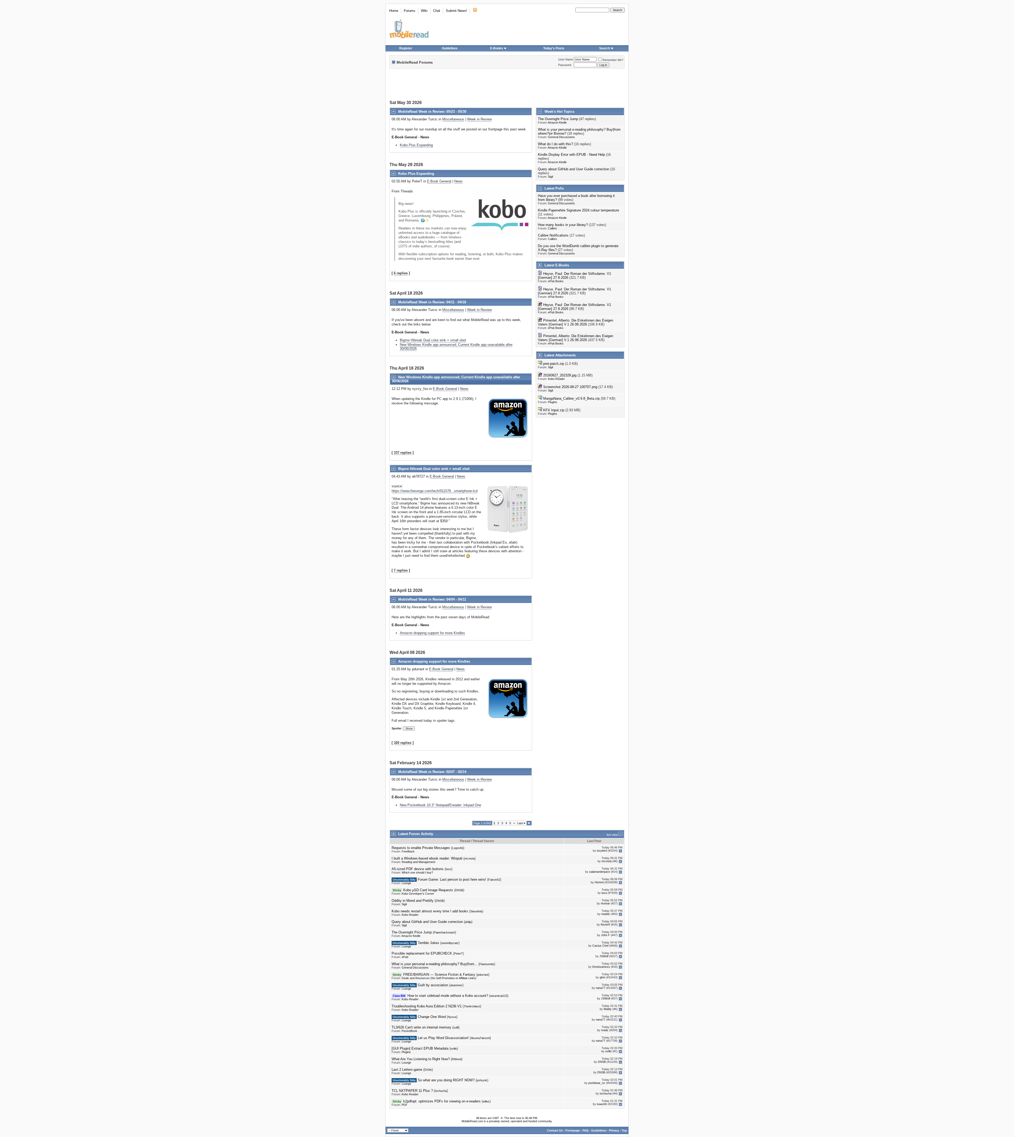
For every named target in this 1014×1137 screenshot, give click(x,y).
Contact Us (555, 1130)
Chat (436, 11)
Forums (409, 11)
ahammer (456, 985)
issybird (602, 850)
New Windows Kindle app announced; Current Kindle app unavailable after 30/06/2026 (456, 347)
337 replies (402, 453)
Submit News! (456, 11)
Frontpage (572, 1130)
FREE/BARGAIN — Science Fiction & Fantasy (439, 974)
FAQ (586, 1130)
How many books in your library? (563, 225)
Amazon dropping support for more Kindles (432, 633)
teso (448, 869)
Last (521, 823)
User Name (565, 59)
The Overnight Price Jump (558, 119)
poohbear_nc (596, 1083)
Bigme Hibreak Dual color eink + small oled (433, 340)
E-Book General (439, 181)
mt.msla (469, 858)
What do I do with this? (555, 144)
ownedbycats (449, 943)
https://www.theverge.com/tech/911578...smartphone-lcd (434, 491)
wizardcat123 (498, 995)
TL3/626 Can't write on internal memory (421, 1027)
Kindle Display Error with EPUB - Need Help (571, 155)
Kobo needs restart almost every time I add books (430, 911)
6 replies (401, 273)
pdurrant (482, 974)
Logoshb (457, 848)
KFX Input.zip (553, 410)
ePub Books (556, 281)
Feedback (408, 851)
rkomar (605, 903)
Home (393, 11)
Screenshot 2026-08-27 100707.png (570, 387)
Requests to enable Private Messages (421, 848)
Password (564, 65)
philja (468, 921)
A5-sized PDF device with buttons (418, 869)
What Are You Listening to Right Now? (421, 1059)
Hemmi (599, 882)
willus (486, 1101)
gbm (602, 977)
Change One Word (432, 1017)
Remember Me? (613, 60)
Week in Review (479, 119)
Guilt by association (433, 985)
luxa (604, 893)
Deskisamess (601, 967)
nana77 (600, 988)
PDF (404, 1104)
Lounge (406, 883)
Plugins (552, 402)
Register (405, 48)
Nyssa (452, 1016)
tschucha (441, 1090)
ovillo (453, 1048)
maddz (605, 914)
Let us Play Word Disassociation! (443, 1038)
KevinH (605, 924)
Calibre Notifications (553, 235)
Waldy (608, 1009)
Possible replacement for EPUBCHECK (422, 953)
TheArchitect (472, 1006)
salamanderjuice (599, 872)
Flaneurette (487, 964)
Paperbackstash (444, 932)
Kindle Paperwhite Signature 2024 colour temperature (578, 210)
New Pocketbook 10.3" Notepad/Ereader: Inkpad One (440, 805)
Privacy (614, 1130)
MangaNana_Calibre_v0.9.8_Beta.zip (571, 398)
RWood (456, 1059)
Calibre (552, 228)
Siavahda (476, 911)
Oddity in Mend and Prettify (413, 901)
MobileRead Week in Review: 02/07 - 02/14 (432, 772)
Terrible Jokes (428, 943)
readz (604, 1030)
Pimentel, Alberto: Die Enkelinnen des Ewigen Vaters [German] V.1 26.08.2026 (575, 322)
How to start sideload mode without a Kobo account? (447, 996)
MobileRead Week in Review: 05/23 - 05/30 (432, 112)
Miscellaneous (453, 119)
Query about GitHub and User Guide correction (573, 169)
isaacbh (602, 1104)
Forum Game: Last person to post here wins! (452, 879)
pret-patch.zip (553, 364)
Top (624, 1130)
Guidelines (450, 48)
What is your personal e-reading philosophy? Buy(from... (434, 964)
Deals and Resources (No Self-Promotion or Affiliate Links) (439, 978)
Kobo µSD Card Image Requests (428, 890)
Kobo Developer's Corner (418, 893)
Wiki (424, 11)
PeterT (458, 953)
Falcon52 (494, 879)
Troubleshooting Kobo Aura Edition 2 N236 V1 (427, 1006)
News (458, 181)
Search (604, 48)
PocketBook (409, 1030)
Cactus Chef (600, 945)
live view (612, 834)
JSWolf (603, 956)
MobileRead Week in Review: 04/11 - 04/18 (432, 302)
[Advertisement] (507, 85)
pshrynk (482, 1080)
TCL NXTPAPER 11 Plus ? (412, 1091)
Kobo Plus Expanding (416, 145)
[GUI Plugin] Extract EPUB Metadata (420, 1048)
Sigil (550, 176)
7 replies (401, 570)
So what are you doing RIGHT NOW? (446, 1080)
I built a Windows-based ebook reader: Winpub (427, 858)
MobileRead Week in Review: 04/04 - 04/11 (432, 599)
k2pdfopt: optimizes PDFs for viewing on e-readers (442, 1101)
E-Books (496, 48)
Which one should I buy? (417, 872)
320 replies (402, 743)
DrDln (428, 1069)
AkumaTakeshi (480, 1038)
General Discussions (561, 137)
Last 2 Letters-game (407, 1070)
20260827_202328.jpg (559, 375)
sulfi (455, 1027)
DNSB (459, 890)
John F (605, 935)
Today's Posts (553, 48)
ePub (405, 957)
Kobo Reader (556, 378)
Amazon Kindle (557, 122)
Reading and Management (418, 862)
